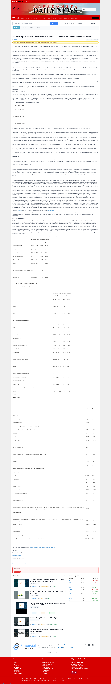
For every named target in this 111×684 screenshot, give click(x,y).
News (30, 32)
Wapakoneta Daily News (35, 678)
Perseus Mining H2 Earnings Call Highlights (45, 618)
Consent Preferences (6, 683)
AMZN (70, 580)
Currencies (36, 32)
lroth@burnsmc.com (16, 563)
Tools (38, 27)
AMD (70, 585)
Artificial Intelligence (44, 586)
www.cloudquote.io (63, 644)
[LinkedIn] (92, 646)
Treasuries (53, 32)
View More (63, 576)
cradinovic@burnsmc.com (26, 563)
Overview (24, 32)
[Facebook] (89, 646)
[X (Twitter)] (85, 646)
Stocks (25, 27)
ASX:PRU (51, 624)
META (70, 591)
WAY (54, 586)
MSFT (70, 593)
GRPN (55, 636)
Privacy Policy (60, 647)
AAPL (70, 582)
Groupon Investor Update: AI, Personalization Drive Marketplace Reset (46, 630)
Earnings (42, 624)
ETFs (31, 27)
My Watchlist (81, 23)
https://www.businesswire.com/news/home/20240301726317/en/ (42, 547)
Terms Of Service (69, 647)
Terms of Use (25, 680)
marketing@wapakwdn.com (81, 668)
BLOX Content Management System (75, 678)
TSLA (70, 600)
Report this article (17, 571)
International (45, 32)
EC (48, 598)
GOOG (70, 589)
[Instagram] (96, 646)
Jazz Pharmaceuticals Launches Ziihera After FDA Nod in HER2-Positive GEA (47, 604)
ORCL (70, 598)
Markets (16, 27)
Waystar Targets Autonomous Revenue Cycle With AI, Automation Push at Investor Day (47, 580)
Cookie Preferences (51, 680)
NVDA (70, 596)
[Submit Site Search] (94, 9)
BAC (70, 587)
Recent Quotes (68, 23)
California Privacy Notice (41, 680)
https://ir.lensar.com (38, 162)
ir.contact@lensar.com (16, 555)
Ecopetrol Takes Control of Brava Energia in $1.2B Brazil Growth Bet (48, 592)
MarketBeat (34, 586)
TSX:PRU (55, 624)
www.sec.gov (19, 210)
